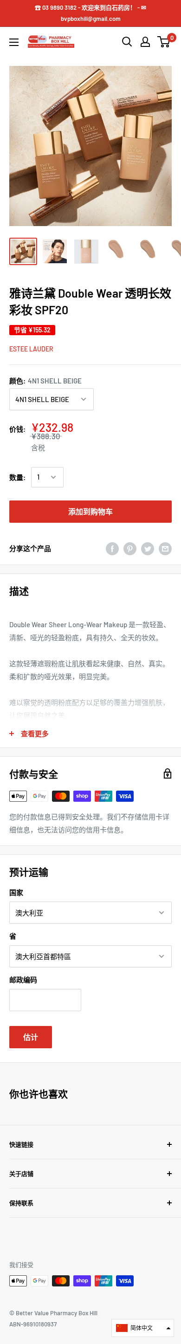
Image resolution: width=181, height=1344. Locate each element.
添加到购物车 (90, 511)
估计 (30, 1036)
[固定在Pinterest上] (129, 548)
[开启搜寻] (127, 42)
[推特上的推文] (147, 548)
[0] (164, 41)
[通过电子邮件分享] (165, 548)
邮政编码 (23, 979)
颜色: (45, 381)
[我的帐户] (145, 42)
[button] (142, 1328)
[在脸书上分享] (112, 548)
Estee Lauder (31, 349)
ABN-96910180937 (33, 1324)
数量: (17, 477)
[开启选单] (14, 42)
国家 (16, 892)
